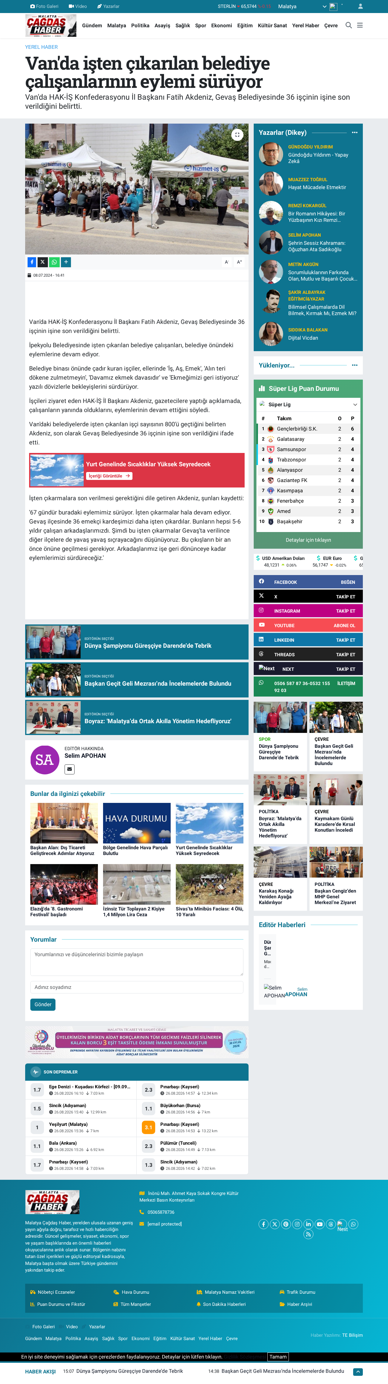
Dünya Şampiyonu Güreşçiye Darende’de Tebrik (279, 751)
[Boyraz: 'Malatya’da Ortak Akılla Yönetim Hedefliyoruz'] (280, 789)
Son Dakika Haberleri (224, 1304)
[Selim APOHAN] (44, 759)
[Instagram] (297, 1224)
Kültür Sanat (272, 25)
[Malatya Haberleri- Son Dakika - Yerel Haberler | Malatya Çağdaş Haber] (51, 25)
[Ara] (349, 26)
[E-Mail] (70, 769)
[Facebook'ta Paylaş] (32, 262)
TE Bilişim (352, 1335)
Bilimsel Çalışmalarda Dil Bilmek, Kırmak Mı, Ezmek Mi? (322, 310)
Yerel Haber (305, 25)
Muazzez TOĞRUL (307, 179)
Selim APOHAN (85, 755)
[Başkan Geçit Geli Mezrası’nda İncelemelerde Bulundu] (336, 717)
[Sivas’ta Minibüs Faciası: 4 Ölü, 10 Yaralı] (209, 884)
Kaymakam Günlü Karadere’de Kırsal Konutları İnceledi (335, 824)
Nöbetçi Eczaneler (56, 1292)
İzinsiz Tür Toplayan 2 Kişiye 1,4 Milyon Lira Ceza (134, 911)
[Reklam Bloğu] (137, 1042)
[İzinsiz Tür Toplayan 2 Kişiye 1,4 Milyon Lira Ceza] (137, 884)
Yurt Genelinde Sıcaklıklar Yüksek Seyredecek (204, 850)
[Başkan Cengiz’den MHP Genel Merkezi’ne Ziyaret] (336, 862)
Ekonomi (221, 25)
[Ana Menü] (360, 26)
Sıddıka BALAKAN (308, 330)
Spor (200, 25)
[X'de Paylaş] (43, 262)
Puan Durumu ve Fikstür (61, 1304)
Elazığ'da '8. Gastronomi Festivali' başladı (56, 911)
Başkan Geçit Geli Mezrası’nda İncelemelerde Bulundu (334, 755)
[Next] (342, 1224)
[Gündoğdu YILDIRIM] (271, 154)
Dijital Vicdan (303, 338)
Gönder (43, 1004)
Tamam (278, 1357)
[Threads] (331, 1224)
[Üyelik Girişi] (358, 6)
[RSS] (308, 1234)
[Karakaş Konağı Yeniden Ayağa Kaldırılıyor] (280, 862)
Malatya (116, 25)
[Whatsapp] (353, 1224)
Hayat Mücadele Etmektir (317, 187)
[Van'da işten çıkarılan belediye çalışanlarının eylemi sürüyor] (137, 189)
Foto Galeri (47, 6)
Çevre (331, 25)
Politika (140, 25)
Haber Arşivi (299, 1304)
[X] (275, 1224)
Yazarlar (111, 6)
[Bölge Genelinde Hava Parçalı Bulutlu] (137, 823)
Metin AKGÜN (303, 264)
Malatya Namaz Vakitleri (230, 1292)
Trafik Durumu (301, 1292)
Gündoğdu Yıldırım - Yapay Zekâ (318, 158)
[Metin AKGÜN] (271, 271)
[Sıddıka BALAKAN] (271, 334)
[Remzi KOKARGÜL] (271, 212)
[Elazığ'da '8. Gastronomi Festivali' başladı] (64, 884)
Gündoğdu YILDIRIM (310, 147)
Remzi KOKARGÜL (307, 205)
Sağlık (183, 25)
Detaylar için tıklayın (308, 540)
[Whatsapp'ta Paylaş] (54, 262)
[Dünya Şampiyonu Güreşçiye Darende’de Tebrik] (280, 717)
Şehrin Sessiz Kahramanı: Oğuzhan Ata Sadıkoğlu (317, 246)
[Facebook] (264, 1224)
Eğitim (245, 25)
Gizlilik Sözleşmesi (245, 1357)
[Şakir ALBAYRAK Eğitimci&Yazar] (271, 301)
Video (81, 6)
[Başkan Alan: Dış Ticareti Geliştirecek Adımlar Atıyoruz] (64, 823)
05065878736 (161, 1212)
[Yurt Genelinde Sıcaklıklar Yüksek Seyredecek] (209, 823)
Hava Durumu (135, 1292)
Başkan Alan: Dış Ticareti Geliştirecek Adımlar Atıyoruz (62, 850)
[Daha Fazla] (66, 262)
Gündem (92, 25)
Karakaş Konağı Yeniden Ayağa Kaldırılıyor (276, 896)
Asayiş (162, 25)
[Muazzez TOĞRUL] (271, 183)
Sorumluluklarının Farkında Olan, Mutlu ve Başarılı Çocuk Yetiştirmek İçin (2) (321, 275)
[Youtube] (320, 1224)
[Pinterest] (286, 1224)
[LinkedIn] (308, 1224)
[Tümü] (355, 133)
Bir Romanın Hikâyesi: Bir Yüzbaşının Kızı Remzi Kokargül (316, 217)
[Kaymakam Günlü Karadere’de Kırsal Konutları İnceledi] (336, 789)
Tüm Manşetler (136, 1304)
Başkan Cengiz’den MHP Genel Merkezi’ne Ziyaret (335, 896)
